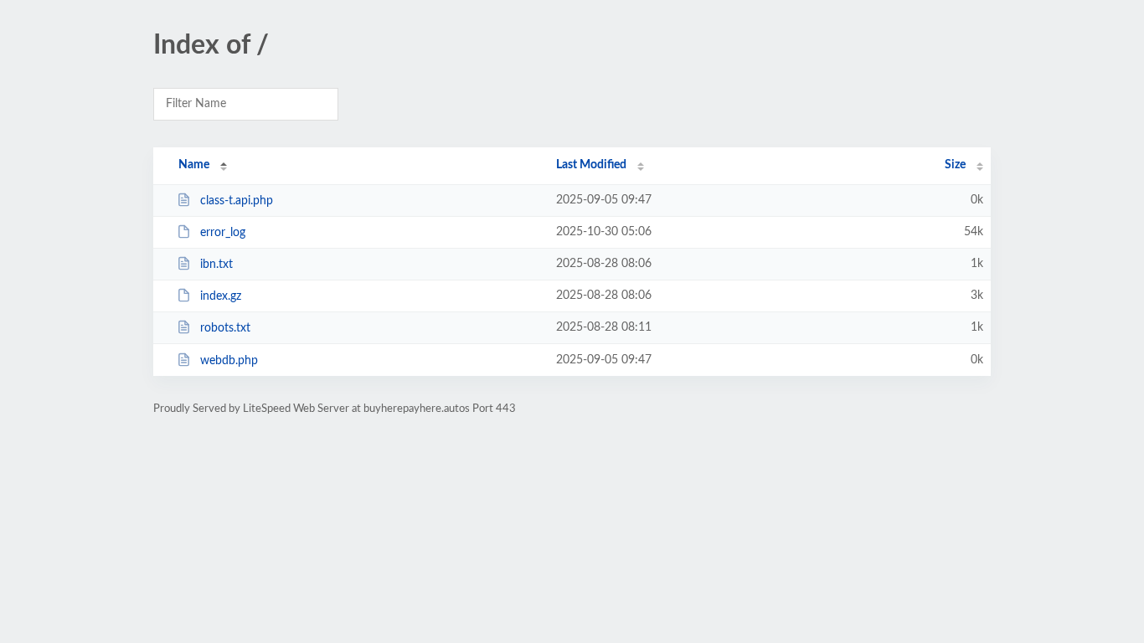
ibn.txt (216, 264)
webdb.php (229, 361)
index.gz (220, 296)
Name (193, 165)
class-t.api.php (236, 201)
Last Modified (591, 165)
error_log (222, 233)
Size (955, 165)
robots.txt (225, 328)
